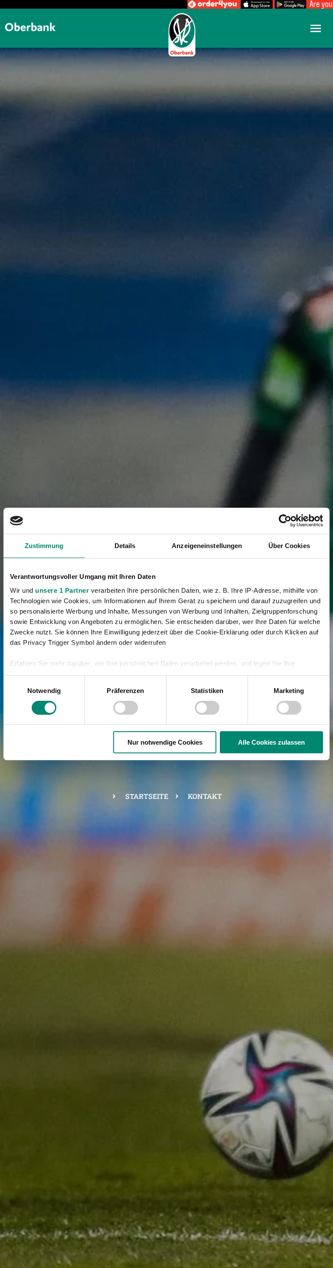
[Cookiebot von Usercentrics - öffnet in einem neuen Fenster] (285, 520)
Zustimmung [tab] (44, 545)
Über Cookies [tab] (289, 545)
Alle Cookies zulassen (271, 742)
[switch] (125, 708)
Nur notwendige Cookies (164, 742)
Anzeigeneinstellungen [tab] (207, 545)
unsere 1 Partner (62, 590)
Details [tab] (125, 545)
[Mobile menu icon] (315, 28)
